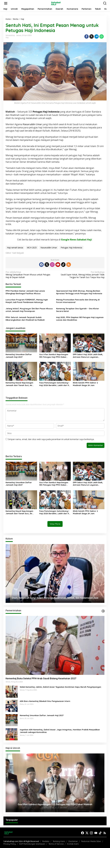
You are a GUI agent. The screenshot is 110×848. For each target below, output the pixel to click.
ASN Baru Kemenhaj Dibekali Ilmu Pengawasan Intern (45, 701)
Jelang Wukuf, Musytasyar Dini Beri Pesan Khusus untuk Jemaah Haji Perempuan (29, 309)
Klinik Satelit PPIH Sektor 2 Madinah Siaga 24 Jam (85, 384)
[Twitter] (47, 264)
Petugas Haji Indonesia (71, 247)
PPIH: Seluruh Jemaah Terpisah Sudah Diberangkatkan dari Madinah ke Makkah (25, 318)
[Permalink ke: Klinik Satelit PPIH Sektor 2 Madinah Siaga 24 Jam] (88, 371)
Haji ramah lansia (15, 247)
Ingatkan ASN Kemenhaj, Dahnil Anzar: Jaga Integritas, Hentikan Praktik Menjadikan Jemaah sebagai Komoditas (60, 730)
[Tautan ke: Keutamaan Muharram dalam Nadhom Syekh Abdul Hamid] (55, 573)
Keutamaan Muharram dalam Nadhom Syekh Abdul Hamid (55, 597)
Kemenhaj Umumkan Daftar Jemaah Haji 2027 (19, 355)
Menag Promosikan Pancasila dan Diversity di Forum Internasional (78, 300)
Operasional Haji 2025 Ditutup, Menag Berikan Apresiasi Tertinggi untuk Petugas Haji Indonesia (79, 292)
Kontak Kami (73, 844)
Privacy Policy (9, 844)
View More (55, 524)
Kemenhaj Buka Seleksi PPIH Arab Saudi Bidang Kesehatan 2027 (41, 678)
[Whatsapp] (101, 36)
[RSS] (68, 264)
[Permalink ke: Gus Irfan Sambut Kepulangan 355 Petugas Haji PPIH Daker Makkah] (55, 342)
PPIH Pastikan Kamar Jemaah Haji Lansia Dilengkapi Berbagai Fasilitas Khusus (25, 292)
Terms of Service (56, 844)
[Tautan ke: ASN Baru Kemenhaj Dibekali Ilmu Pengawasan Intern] (12, 705)
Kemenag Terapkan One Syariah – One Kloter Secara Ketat (77, 309)
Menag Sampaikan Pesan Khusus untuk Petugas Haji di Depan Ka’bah (28, 274)
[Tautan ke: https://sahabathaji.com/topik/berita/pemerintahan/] (103, 611)
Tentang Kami (59, 841)
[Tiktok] (63, 264)
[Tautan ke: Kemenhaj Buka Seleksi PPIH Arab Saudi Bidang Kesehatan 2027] (55, 645)
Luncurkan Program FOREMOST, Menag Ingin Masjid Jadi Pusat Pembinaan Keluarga (27, 300)
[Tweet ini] (91, 36)
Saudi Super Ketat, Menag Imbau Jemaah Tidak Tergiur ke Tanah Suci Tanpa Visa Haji (82, 274)
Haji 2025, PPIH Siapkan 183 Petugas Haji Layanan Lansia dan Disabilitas (80, 318)
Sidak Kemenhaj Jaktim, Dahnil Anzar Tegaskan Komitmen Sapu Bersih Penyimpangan (60, 687)
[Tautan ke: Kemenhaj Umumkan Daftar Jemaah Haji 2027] (12, 720)
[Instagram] (52, 264)
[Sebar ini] (86, 36)
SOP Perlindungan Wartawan (32, 844)
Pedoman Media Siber (91, 841)
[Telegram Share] (96, 36)
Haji (7, 38)
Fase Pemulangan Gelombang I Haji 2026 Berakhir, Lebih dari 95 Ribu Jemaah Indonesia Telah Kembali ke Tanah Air (54, 384)
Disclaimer (73, 841)
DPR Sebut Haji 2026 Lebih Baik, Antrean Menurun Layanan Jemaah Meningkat (88, 355)
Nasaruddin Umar (49, 247)
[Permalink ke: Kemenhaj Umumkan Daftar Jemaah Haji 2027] (21, 342)
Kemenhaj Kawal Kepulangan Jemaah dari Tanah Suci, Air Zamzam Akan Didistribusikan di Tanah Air (21, 384)
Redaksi (45, 841)
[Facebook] (41, 264)
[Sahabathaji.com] (55, 3)
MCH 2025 (32, 247)
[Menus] (5, 3)
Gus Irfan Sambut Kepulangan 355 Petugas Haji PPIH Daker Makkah (53, 355)
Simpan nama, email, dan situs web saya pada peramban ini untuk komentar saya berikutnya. (51, 439)
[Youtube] (57, 264)
